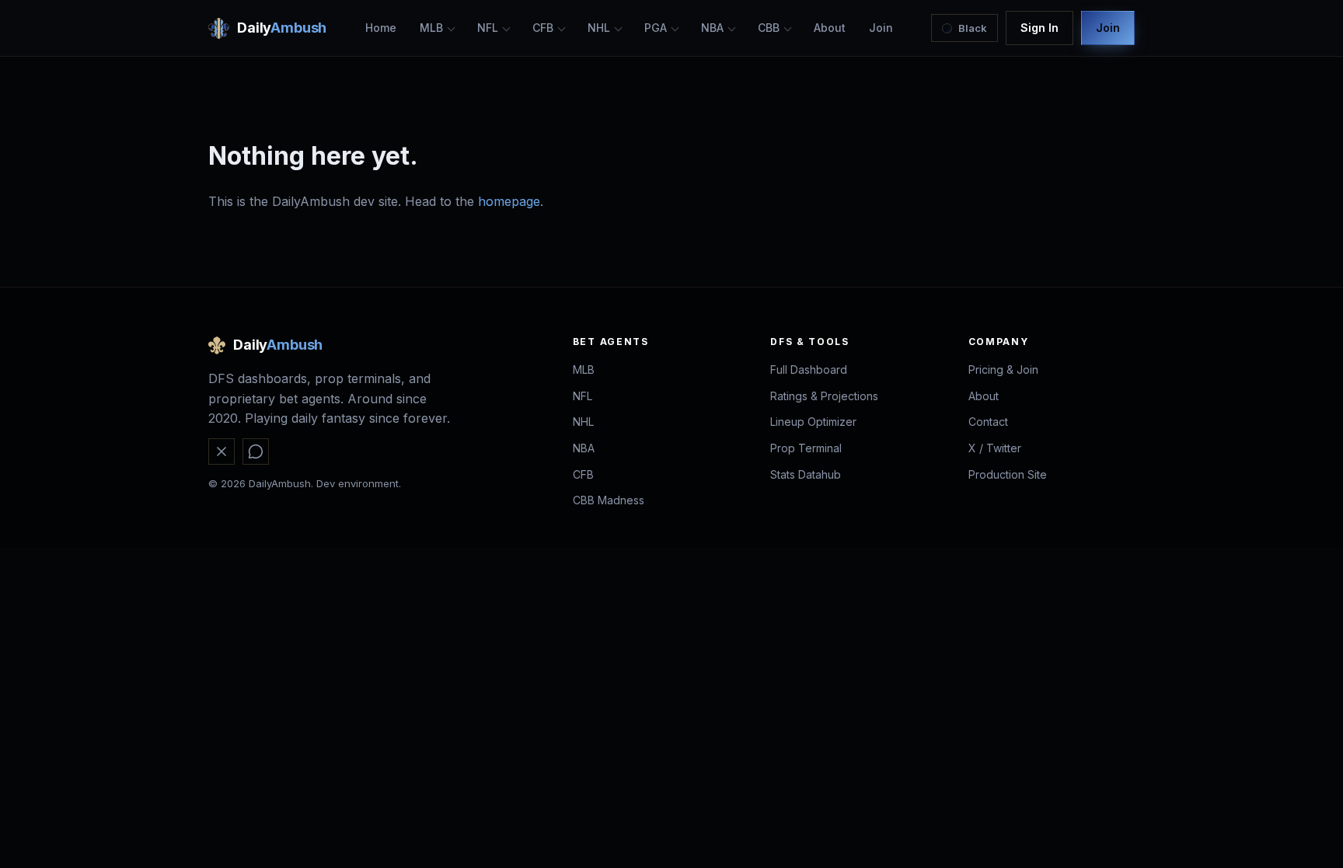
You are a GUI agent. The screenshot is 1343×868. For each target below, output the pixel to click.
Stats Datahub (805, 474)
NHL (599, 27)
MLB (431, 27)
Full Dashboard (808, 369)
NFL (487, 27)
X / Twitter (994, 448)
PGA (655, 27)
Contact (988, 421)
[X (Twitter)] (221, 451)
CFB (542, 27)
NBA (712, 27)
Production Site (1007, 474)
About (830, 27)
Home (380, 27)
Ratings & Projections (824, 396)
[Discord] (255, 451)
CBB (769, 27)
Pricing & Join (1003, 369)
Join (881, 27)
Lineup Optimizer (813, 421)
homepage (509, 201)
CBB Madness (608, 500)
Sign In (1039, 27)
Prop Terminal (806, 448)
